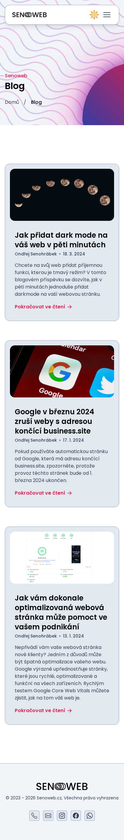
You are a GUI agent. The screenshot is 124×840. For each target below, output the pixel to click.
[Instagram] (62, 816)
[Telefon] (34, 816)
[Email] (48, 816)
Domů (12, 102)
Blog (36, 102)
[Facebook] (76, 816)
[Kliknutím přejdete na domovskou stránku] (29, 14)
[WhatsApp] (90, 816)
